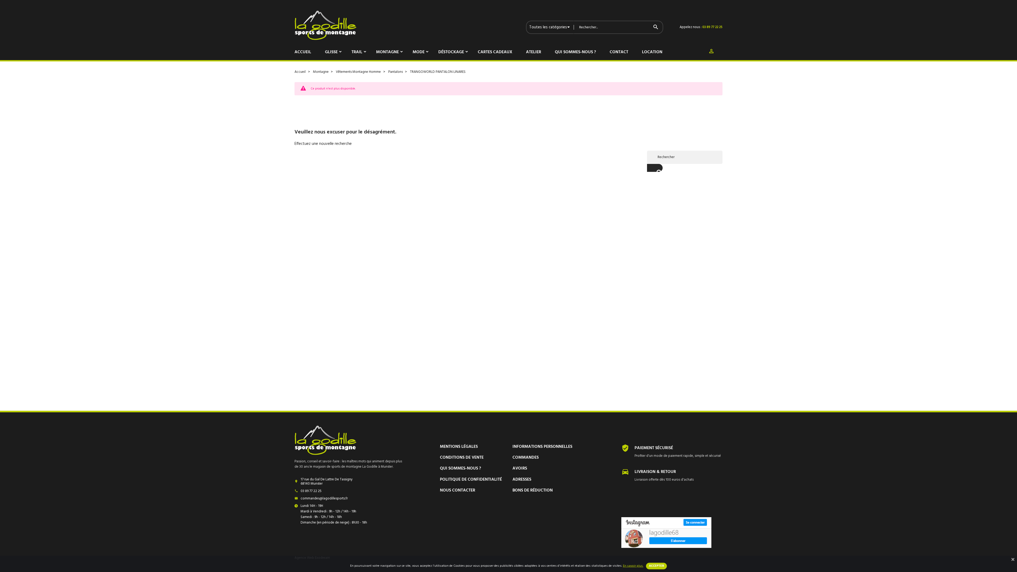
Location (652, 52)
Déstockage (451, 52)
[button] (711, 52)
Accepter (656, 566)
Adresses (521, 479)
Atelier (533, 52)
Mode (419, 52)
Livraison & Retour (655, 471)
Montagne (387, 52)
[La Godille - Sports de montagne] (325, 25)
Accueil (303, 52)
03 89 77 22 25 (712, 27)
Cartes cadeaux (495, 52)
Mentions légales (459, 446)
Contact (619, 52)
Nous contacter (457, 490)
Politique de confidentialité (471, 479)
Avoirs (519, 468)
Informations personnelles (542, 446)
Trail (356, 52)
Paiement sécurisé (654, 448)
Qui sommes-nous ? (575, 52)
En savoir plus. (633, 566)
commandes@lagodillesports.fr (324, 499)
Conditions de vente (462, 457)
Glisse (331, 52)
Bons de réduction (532, 490)
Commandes (525, 457)
